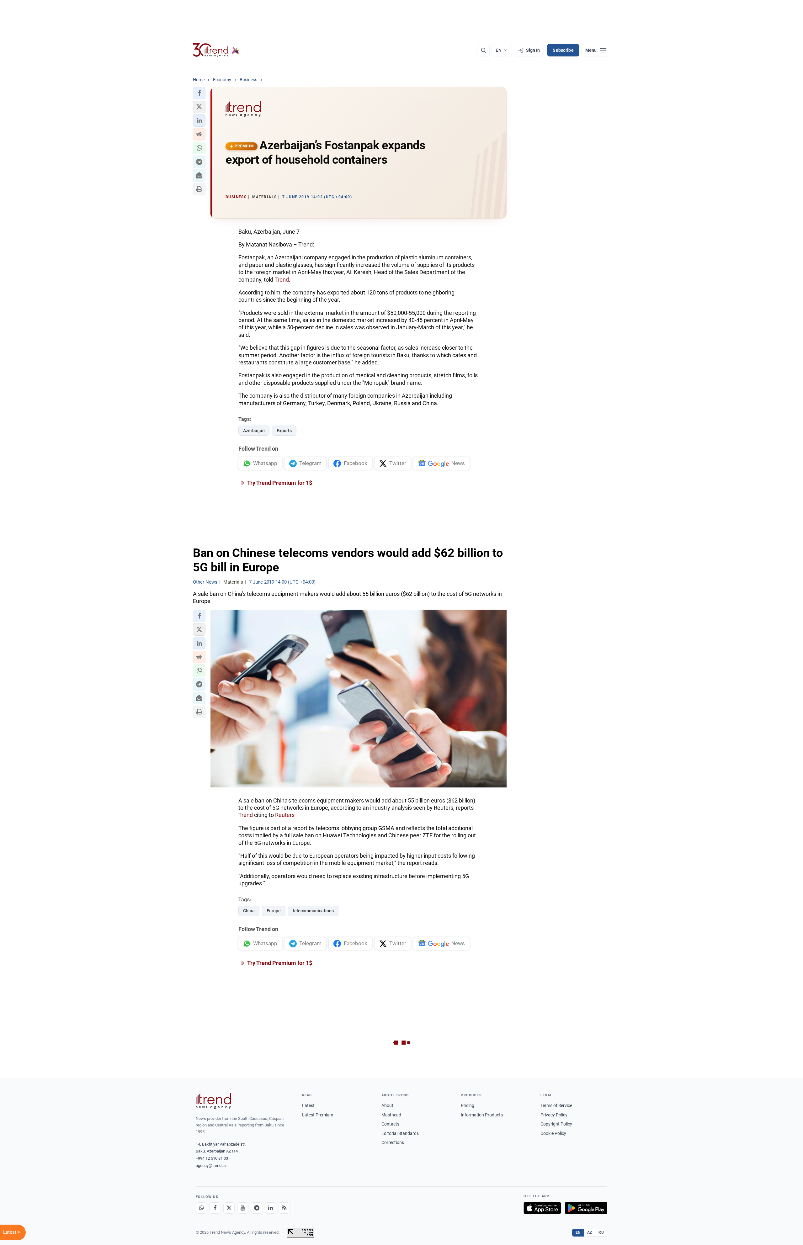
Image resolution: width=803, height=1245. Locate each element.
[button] (199, 93)
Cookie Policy (553, 1133)
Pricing (467, 1105)
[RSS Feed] (284, 1208)
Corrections (392, 1142)
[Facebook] (215, 1208)
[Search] (483, 50)
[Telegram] (256, 1208)
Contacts (390, 1123)
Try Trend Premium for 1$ (279, 482)
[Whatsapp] (201, 1208)
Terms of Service (556, 1105)
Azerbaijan (254, 430)
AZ (589, 1232)
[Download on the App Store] (542, 1208)
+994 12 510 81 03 (212, 1158)
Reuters (285, 815)
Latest (308, 1105)
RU (601, 1232)
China (249, 910)
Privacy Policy (553, 1114)
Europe (274, 910)
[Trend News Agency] (213, 1101)
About (387, 1105)
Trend (281, 279)
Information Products (482, 1114)
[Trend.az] (216, 50)
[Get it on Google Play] (586, 1208)
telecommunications (313, 910)
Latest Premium (317, 1114)
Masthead (391, 1114)
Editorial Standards (400, 1133)
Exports (284, 430)
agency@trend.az (211, 1165)
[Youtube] (242, 1208)
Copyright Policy (556, 1123)
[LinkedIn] (270, 1208)
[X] (229, 1208)
